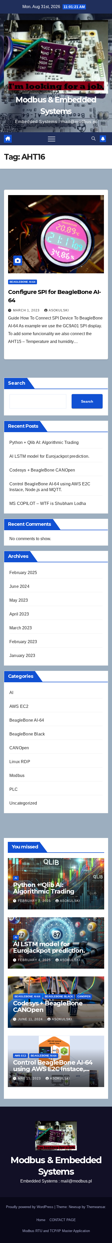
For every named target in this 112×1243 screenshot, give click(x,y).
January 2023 (22, 655)
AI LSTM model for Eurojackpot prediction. (49, 456)
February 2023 (23, 641)
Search (16, 383)
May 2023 (18, 600)
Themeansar (95, 1207)
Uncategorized (23, 803)
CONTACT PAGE (62, 1220)
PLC (13, 789)
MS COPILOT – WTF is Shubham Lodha (47, 503)
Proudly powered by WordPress (30, 1207)
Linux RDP (19, 761)
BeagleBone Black (27, 734)
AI (11, 692)
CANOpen (19, 748)
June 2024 (19, 586)
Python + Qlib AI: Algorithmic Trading (44, 442)
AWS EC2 (18, 706)
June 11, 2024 (31, 1019)
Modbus (16, 775)
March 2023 (20, 628)
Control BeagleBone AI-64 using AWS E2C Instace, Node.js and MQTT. (52, 1069)
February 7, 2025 (35, 901)
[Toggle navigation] (52, 138)
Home (40, 1220)
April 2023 (19, 614)
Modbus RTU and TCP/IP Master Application (56, 1231)
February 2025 (23, 572)
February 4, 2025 (35, 960)
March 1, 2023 (27, 310)
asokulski (59, 310)
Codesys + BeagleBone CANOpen (42, 470)
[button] (93, 138)
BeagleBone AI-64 (22, 281)
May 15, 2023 (30, 1078)
